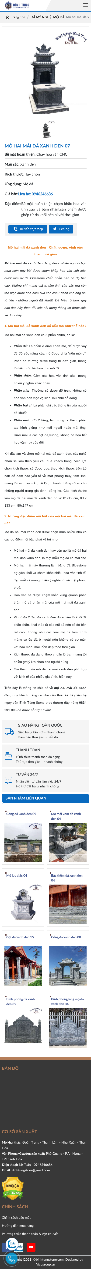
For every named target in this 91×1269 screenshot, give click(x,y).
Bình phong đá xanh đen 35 (20, 1002)
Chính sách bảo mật (16, 1217)
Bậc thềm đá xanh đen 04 (67, 878)
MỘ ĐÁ (58, 17)
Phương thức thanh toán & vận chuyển (30, 1234)
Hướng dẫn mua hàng (18, 1225)
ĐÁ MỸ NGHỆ (41, 17)
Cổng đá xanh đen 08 (66, 937)
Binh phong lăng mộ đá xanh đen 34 (67, 1002)
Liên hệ (63, 229)
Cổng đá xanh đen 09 (21, 814)
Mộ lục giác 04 (16, 875)
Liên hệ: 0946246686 (35, 194)
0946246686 (43, 1165)
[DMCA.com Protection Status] (13, 1188)
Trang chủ (17, 17)
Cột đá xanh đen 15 (20, 937)
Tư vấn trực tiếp (31, 229)
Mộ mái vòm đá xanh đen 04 (66, 816)
